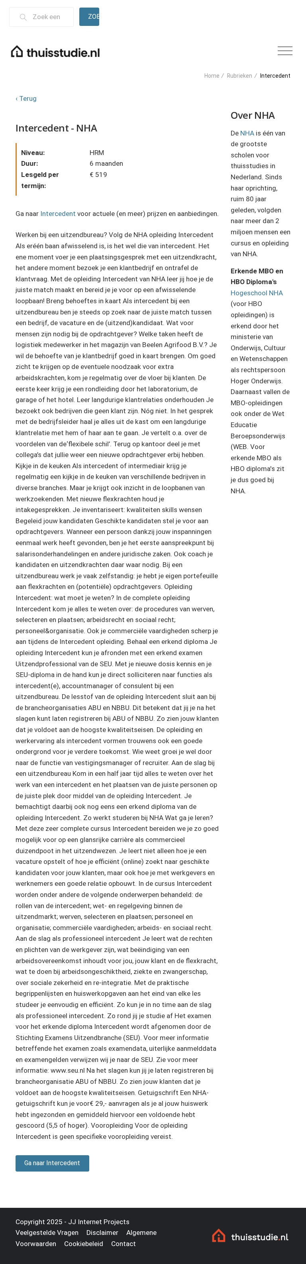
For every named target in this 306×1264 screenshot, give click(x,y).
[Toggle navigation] (285, 51)
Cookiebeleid (83, 1244)
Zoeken (93, 16)
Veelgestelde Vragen (47, 1233)
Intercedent (58, 214)
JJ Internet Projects (98, 1222)
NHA (247, 133)
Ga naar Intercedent (52, 1163)
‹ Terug (26, 98)
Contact (123, 1244)
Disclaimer (102, 1233)
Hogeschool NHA (257, 293)
